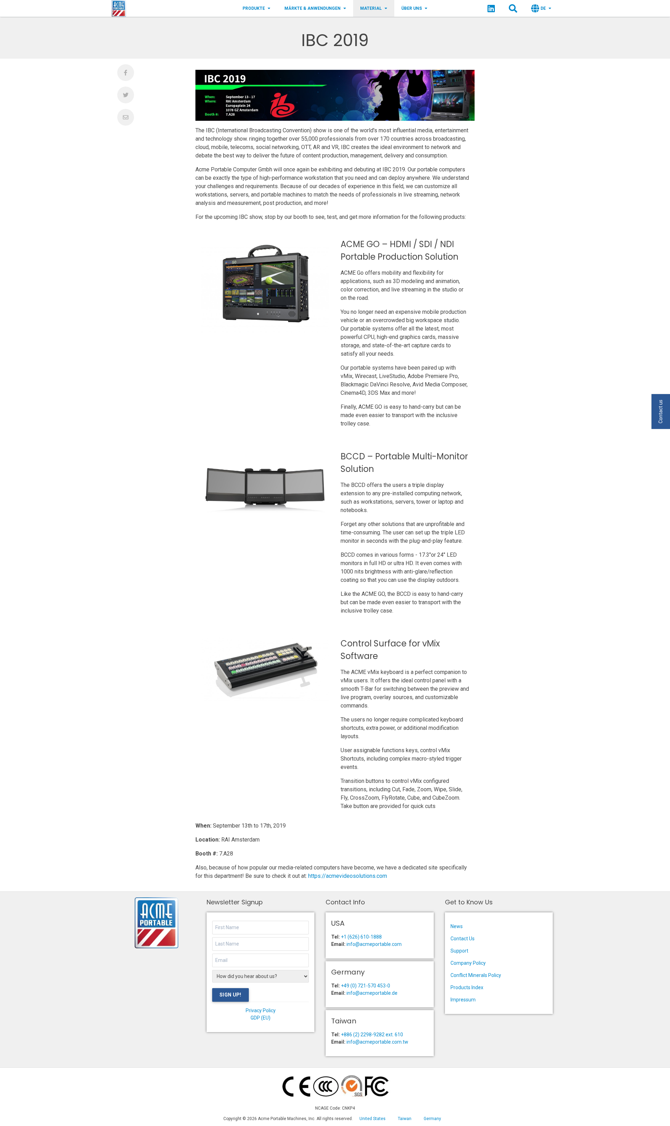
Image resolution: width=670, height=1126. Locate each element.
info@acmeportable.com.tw (377, 1042)
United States (372, 1118)
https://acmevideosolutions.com (347, 876)
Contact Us (463, 938)
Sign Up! (230, 995)
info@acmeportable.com (374, 944)
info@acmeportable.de (372, 993)
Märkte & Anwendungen (312, 8)
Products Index (467, 987)
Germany (432, 1118)
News (457, 926)
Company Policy (468, 963)
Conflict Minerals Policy (476, 975)
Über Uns (411, 8)
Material (371, 8)
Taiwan (404, 1118)
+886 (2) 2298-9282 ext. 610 (372, 1034)
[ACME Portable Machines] (119, 8)
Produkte (254, 8)
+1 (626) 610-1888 (361, 937)
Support (459, 951)
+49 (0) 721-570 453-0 (365, 985)
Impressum (463, 999)
